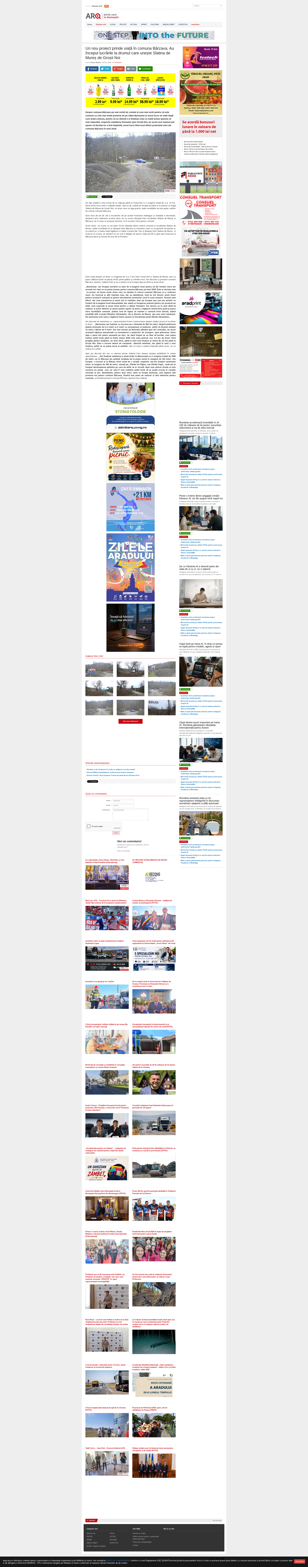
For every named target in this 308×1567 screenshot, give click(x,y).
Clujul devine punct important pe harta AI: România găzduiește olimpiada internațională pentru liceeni (199, 725)
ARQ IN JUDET (169, 24)
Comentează (93, 196)
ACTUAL (133, 24)
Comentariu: (106, 810)
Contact (135, 1545)
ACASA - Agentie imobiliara (96, 1546)
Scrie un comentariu (123, 851)
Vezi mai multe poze (130, 721)
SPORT (144, 24)
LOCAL (113, 24)
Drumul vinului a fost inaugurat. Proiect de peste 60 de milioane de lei (113, 775)
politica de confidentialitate (118, 1560)
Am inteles (300, 1561)
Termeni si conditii (139, 1533)
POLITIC (123, 24)
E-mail (108, 805)
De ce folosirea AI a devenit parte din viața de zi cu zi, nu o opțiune (199, 567)
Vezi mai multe (217, 1520)
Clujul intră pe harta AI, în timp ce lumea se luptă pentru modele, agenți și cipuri (200, 645)
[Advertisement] (130, 257)
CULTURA (155, 24)
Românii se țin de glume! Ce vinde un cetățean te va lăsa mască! (111, 769)
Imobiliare (195, 24)
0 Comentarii (117, 62)
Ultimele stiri (101, 24)
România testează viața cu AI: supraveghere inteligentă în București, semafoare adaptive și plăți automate (199, 801)
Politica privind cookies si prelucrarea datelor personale (146, 1538)
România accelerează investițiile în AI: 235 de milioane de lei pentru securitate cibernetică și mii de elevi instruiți (200, 425)
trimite (116, 833)
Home (89, 24)
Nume (108, 801)
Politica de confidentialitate (142, 1542)
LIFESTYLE (183, 24)
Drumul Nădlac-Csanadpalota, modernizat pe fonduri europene (110, 772)
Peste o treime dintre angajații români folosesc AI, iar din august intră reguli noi (201, 497)
